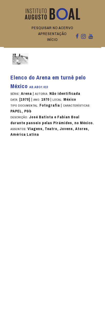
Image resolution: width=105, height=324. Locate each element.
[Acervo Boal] (52, 14)
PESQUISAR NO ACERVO (52, 27)
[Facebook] (77, 36)
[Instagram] (83, 37)
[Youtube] (90, 36)
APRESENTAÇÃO (52, 33)
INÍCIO (52, 39)
